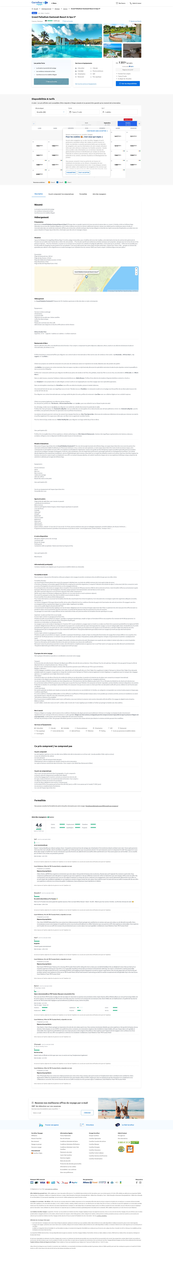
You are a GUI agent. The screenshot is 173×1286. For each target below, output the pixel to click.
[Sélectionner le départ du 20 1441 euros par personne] (55, 164)
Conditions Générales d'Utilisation (70, 1144)
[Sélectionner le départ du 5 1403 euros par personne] (39, 145)
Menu (54, 3)
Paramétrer (71, 172)
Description (39, 194)
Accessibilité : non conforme (68, 1169)
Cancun (65, 8)
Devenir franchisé (36, 1138)
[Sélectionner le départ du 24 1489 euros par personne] (118, 164)
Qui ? (103, 108)
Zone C (69, 182)
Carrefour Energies (94, 1147)
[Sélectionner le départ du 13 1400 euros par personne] (55, 154)
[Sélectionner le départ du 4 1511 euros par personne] (133, 135)
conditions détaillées (102, 1215)
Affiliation (34, 1135)
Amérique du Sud (46, 8)
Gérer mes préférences (66, 1172)
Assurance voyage (36, 1147)
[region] (86, 153)
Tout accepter (83, 172)
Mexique (57, 8)
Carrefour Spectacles (95, 1138)
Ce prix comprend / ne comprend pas (61, 194)
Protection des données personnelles (70, 1163)
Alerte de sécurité (65, 1161)
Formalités (83, 194)
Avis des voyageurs (99, 194)
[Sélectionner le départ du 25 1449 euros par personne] (133, 164)
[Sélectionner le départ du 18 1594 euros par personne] (133, 154)
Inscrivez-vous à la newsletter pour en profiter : (46, 1109)
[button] (67, 41)
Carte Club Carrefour (66, 1155)
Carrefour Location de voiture (97, 1141)
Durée (70, 108)
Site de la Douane (65, 1138)
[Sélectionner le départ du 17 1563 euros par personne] (118, 154)
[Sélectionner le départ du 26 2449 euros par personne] (39, 173)
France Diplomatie (65, 1135)
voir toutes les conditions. (51, 1189)
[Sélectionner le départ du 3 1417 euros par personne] (118, 135)
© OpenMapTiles (118, 291)
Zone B (61, 182)
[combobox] (50, 111)
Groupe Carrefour (94, 1135)
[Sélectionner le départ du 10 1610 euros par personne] (118, 145)
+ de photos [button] (132, 50)
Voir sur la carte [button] (68, 21)
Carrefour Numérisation (95, 1158)
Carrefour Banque (94, 1144)
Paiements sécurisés (66, 1152)
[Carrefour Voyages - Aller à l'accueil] (40, 3)
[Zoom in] (136, 268)
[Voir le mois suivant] (139, 123)
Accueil (36, 8)
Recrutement (35, 1141)
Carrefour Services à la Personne (98, 1156)
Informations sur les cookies (68, 1166)
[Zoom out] (136, 271)
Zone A (53, 182)
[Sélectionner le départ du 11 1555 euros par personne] (133, 145)
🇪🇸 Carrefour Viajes (36, 1153)
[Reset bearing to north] (136, 274)
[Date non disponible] (55, 173)
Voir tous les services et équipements (85, 84)
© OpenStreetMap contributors (130, 291)
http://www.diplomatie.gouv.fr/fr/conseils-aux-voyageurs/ (102, 806)
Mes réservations (122, 1138)
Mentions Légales (65, 1158)
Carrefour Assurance (94, 1150)
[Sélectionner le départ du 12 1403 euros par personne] (39, 154)
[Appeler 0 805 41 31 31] (130, 1142)
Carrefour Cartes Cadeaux (96, 1153)
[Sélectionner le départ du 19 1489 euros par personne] (39, 164)
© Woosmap (111, 291)
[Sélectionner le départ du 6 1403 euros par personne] (55, 145)
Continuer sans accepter (96, 131)
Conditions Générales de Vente (69, 1141)
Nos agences (121, 1135)
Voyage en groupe (36, 1144)
